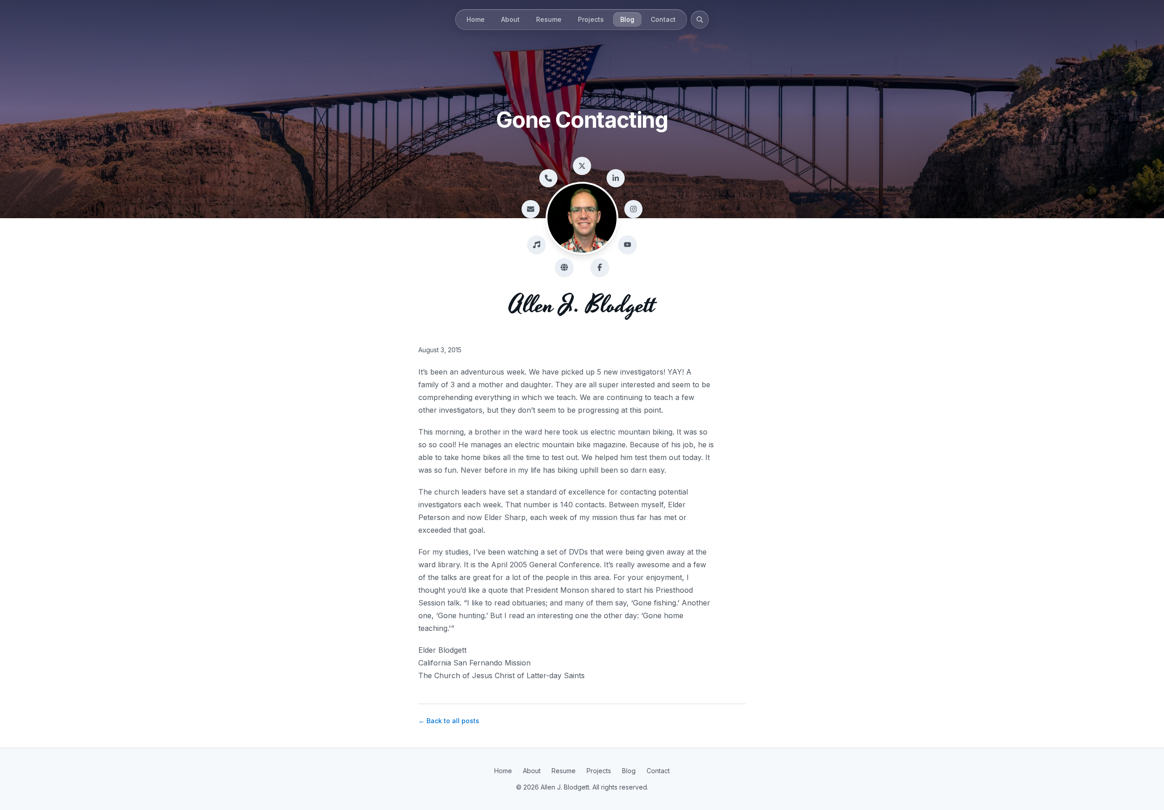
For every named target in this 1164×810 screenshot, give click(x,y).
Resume (549, 19)
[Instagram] (633, 209)
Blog (627, 19)
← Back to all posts (448, 721)
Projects (591, 19)
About (510, 19)
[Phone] (548, 178)
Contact (663, 19)
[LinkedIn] (616, 178)
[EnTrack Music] (536, 244)
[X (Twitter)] (582, 166)
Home (476, 19)
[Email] (531, 209)
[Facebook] (600, 267)
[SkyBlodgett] (564, 267)
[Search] (700, 19)
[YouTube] (627, 244)
